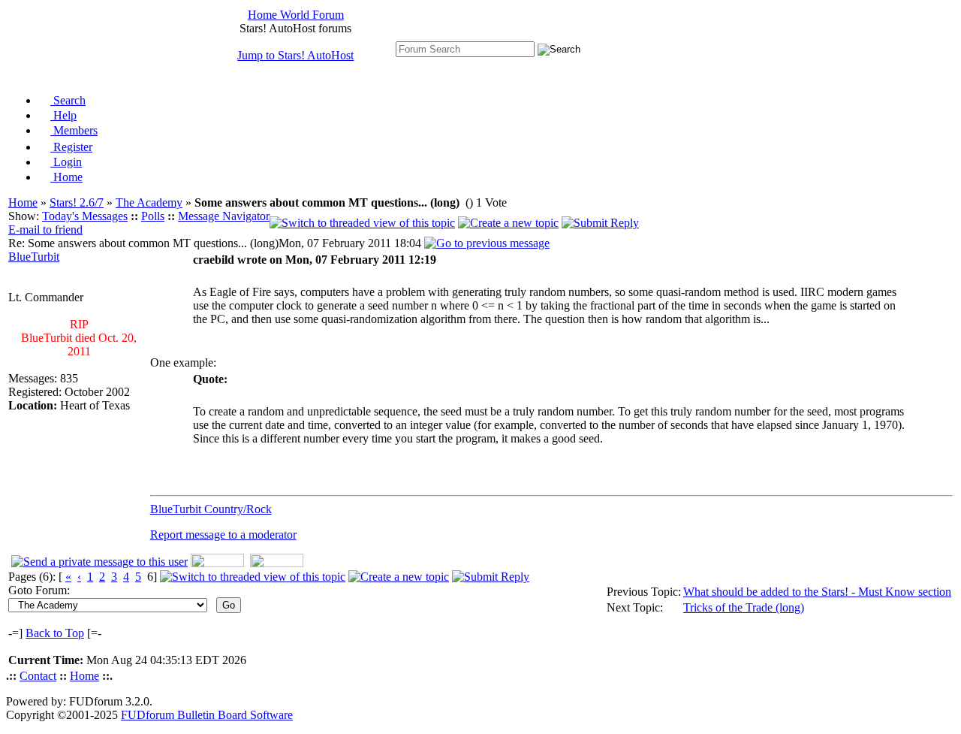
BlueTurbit (33, 256)
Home (66, 177)
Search (68, 100)
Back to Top (55, 633)
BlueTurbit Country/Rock (211, 509)
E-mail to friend (45, 229)
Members (74, 130)
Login (66, 162)
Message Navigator (224, 216)
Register (71, 146)
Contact (38, 675)
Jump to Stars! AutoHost (295, 55)
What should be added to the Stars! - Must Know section (817, 591)
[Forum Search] (465, 48)
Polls (152, 216)
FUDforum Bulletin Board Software (207, 714)
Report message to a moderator (223, 534)
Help (63, 115)
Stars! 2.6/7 (77, 202)
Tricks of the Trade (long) (743, 607)
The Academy (149, 202)
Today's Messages (85, 216)
